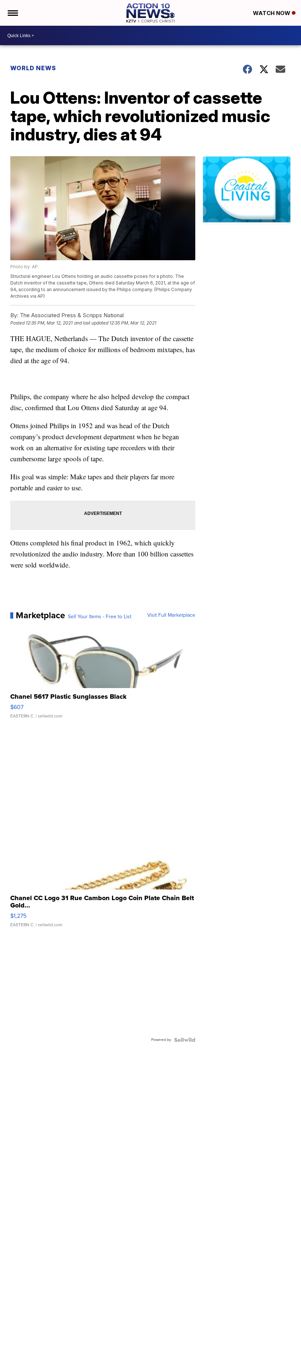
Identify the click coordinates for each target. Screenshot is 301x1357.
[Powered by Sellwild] (184, 1039)
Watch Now (272, 13)
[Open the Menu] (12, 13)
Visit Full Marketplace (171, 615)
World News (33, 68)
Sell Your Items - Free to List (99, 616)
